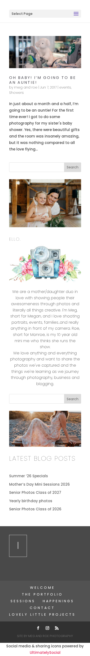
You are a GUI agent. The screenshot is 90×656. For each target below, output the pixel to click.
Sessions (23, 601)
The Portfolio (42, 594)
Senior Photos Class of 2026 (35, 509)
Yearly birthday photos (30, 500)
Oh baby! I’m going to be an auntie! (42, 80)
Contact (42, 607)
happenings (58, 601)
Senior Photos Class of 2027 (35, 492)
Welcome (42, 587)
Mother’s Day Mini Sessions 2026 (39, 484)
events (65, 87)
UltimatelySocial (45, 652)
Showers (16, 92)
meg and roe (25, 87)
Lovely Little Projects (42, 614)
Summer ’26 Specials (28, 475)
